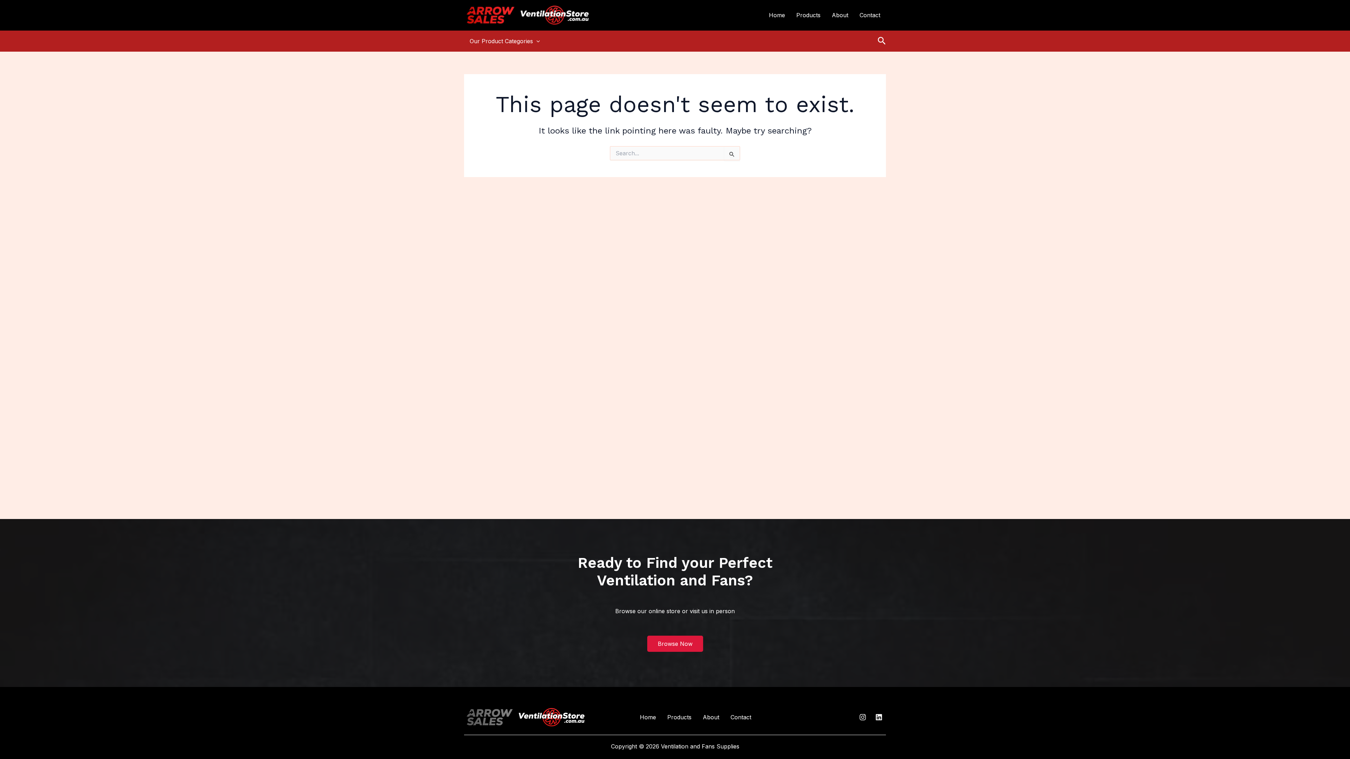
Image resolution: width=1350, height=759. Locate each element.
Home (777, 15)
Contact (870, 15)
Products (808, 15)
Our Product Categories (501, 41)
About (840, 15)
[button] (536, 41)
